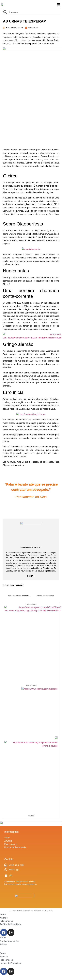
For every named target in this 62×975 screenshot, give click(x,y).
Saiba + (31, 576)
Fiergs (31, 816)
